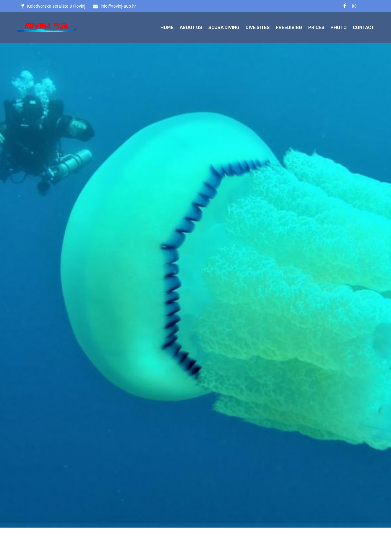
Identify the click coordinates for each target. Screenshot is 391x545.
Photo (339, 27)
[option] (195, 264)
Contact (363, 27)
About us (191, 27)
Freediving (289, 27)
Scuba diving (223, 27)
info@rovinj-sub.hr (118, 6)
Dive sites (258, 27)
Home (167, 27)
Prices (316, 27)
